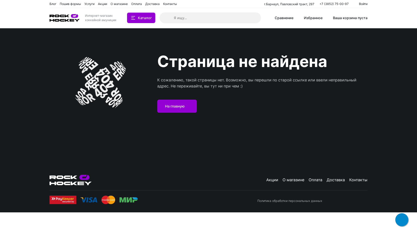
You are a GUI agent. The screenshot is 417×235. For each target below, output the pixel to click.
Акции (272, 180)
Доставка (336, 180)
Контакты (358, 180)
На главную (175, 106)
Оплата (315, 180)
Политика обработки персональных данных (289, 201)
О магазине (293, 180)
